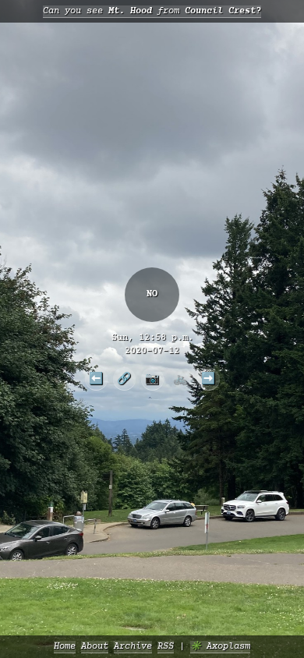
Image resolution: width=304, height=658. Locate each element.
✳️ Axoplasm (220, 647)
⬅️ (96, 378)
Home (65, 647)
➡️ (208, 378)
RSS (165, 647)
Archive (133, 647)
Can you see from (152, 11)
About (94, 647)
